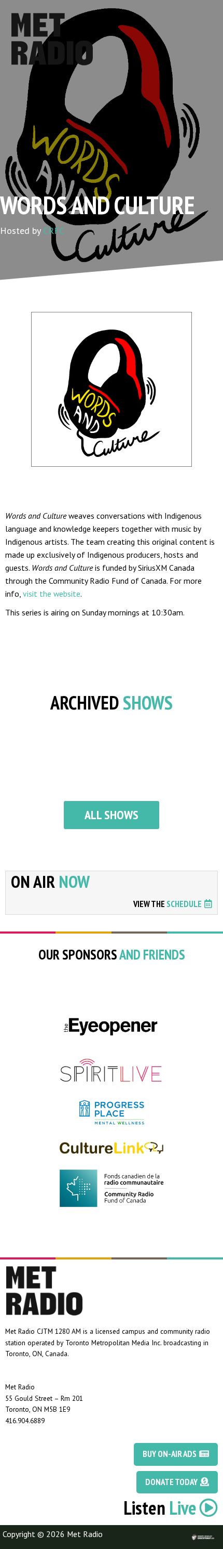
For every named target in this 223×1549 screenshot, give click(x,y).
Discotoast (214, 1531)
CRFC (53, 231)
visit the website (51, 593)
